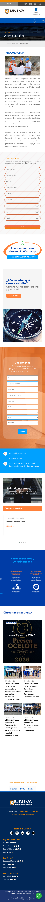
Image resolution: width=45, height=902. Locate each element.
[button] (22, 257)
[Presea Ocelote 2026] (22, 525)
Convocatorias (11, 623)
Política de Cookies (28, 900)
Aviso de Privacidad (17, 898)
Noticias (9, 669)
